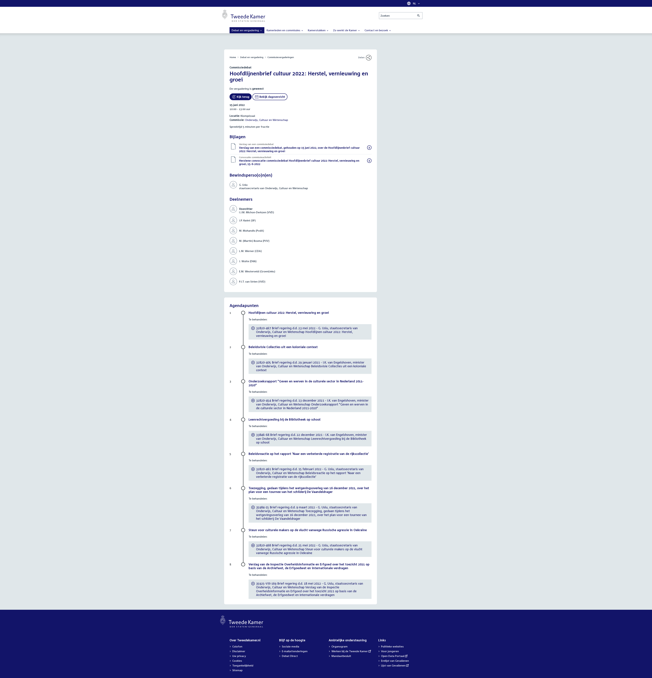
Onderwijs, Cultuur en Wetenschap (266, 120)
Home (233, 57)
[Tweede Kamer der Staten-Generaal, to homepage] (243, 16)
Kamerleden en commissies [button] (284, 30)
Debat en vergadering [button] (246, 30)
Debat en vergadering (251, 57)
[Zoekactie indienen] (418, 15)
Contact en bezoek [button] (377, 30)
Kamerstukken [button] (317, 30)
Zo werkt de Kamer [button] (345, 30)
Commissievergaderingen (280, 57)
